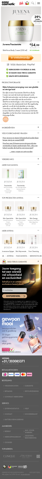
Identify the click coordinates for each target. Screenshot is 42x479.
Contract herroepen (14, 397)
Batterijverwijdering (14, 419)
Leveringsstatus (12, 408)
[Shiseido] (25, 456)
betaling (8, 391)
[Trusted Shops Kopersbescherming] (4, 466)
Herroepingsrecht (13, 437)
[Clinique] (9, 456)
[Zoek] (33, 3)
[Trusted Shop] (27, 3)
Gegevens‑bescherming (30, 437)
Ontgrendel (13, 296)
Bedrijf (8, 431)
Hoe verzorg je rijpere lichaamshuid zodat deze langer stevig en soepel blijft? (21, 139)
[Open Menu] (9, 3)
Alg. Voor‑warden (30, 431)
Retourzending (32, 391)
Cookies (8, 442)
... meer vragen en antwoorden (21, 151)
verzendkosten (25, 474)
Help (27, 408)
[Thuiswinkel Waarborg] (12, 466)
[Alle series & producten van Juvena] (21, 12)
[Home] (3, 256)
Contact (8, 414)
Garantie (29, 386)
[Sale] (21, 3)
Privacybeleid (10, 303)
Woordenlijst (31, 414)
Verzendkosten (11, 386)
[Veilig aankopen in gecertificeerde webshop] (22, 466)
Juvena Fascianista (12, 44)
